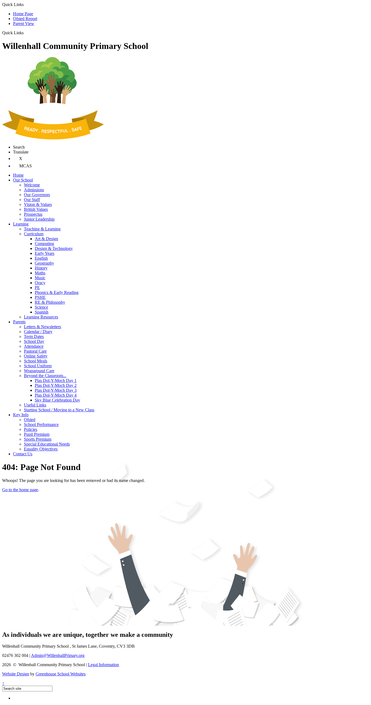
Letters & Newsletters (42, 326)
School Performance (41, 424)
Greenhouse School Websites (61, 674)
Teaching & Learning (42, 229)
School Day (34, 341)
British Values (36, 209)
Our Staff (32, 199)
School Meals (35, 361)
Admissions (34, 189)
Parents (19, 321)
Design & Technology (54, 248)
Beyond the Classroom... (45, 375)
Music (40, 277)
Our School (23, 180)
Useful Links (35, 405)
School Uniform (38, 366)
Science (41, 307)
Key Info (21, 414)
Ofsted (29, 419)
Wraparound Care (39, 370)
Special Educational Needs (47, 444)
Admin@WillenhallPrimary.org (57, 655)
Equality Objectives (41, 449)
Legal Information (103, 664)
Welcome (32, 185)
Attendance (33, 346)
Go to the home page (20, 489)
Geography (44, 263)
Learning (21, 224)
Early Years (44, 253)
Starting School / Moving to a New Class (59, 410)
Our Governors (37, 194)
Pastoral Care (35, 351)
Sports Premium (37, 439)
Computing (44, 243)
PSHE (40, 297)
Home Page (23, 13)
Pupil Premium (36, 434)
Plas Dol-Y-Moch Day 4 (56, 395)
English (41, 258)
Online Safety (36, 356)
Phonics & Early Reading (56, 292)
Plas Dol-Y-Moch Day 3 (56, 390)
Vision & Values (38, 204)
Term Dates (34, 336)
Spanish (41, 312)
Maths (40, 273)
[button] (26, 32)
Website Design (15, 674)
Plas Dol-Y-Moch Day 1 (56, 380)
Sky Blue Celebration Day (57, 400)
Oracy (40, 282)
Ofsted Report (25, 18)
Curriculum (33, 233)
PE (37, 287)
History (41, 268)
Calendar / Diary (38, 331)
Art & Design (46, 238)
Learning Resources (41, 317)
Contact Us (22, 454)
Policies (30, 429)
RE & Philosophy (50, 302)
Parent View (23, 23)
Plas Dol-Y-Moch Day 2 (56, 385)
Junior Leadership (39, 219)
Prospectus (33, 214)
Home (18, 175)
